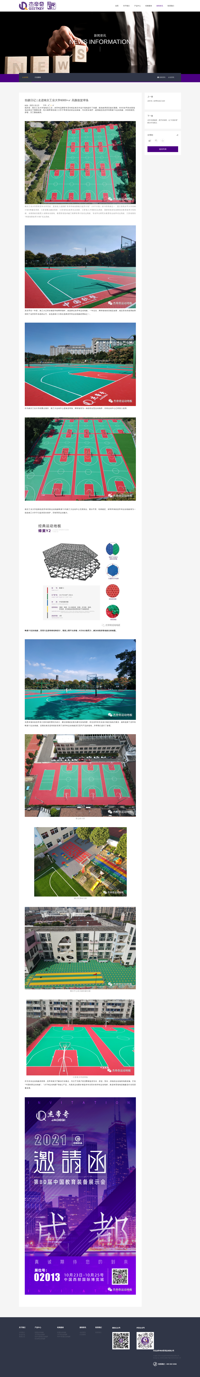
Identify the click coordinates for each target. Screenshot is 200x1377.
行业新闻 (38, 77)
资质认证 (22, 1336)
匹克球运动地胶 (40, 1339)
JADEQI (162, 1358)
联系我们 (171, 6)
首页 (117, 6)
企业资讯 (25, 77)
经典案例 (148, 6)
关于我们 (126, 6)
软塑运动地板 (39, 1332)
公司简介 (22, 1332)
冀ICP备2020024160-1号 (173, 1358)
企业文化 (22, 1334)
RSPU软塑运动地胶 (41, 1336)
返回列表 (163, 149)
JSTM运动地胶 (40, 1334)
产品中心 (137, 6)
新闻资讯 (159, 6)
